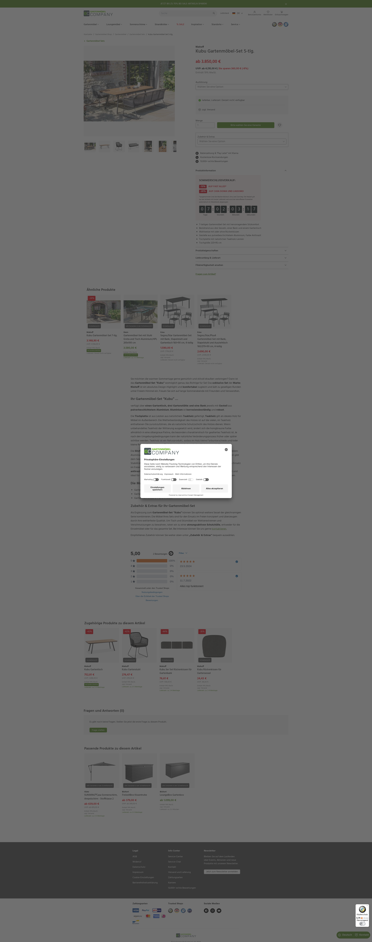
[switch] (362, 923)
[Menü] (367, 906)
